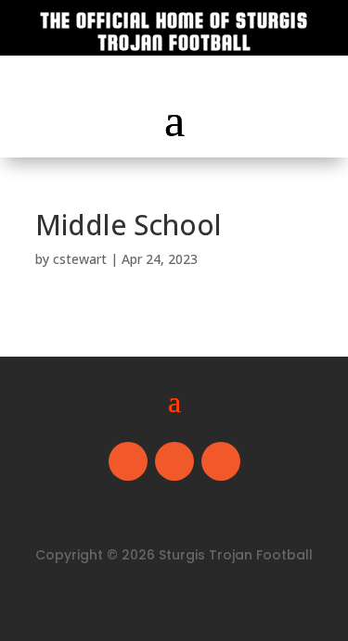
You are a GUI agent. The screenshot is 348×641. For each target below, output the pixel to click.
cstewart (80, 259)
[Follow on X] (174, 461)
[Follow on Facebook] (128, 461)
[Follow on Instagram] (220, 461)
